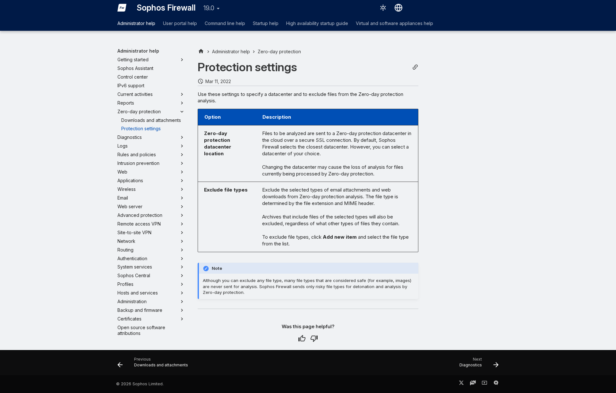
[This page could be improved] (314, 338)
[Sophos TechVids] (484, 384)
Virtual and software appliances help (394, 23)
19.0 (208, 8)
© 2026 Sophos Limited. (140, 383)
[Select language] (398, 7)
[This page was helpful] (301, 338)
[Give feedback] (496, 384)
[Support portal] (473, 384)
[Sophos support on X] (461, 384)
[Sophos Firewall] (122, 7)
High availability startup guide (317, 23)
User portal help (180, 23)
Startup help (265, 23)
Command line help (225, 23)
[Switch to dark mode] (383, 7)
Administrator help (136, 23)
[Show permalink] (415, 67)
